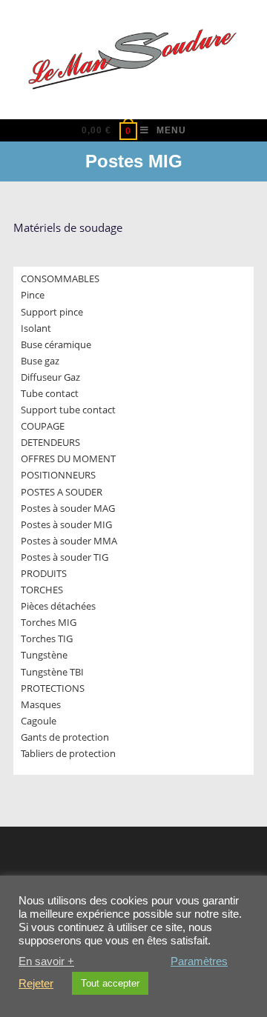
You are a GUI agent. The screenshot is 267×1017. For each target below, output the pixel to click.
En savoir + (46, 961)
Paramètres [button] (199, 961)
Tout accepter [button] (110, 983)
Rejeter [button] (36, 984)
